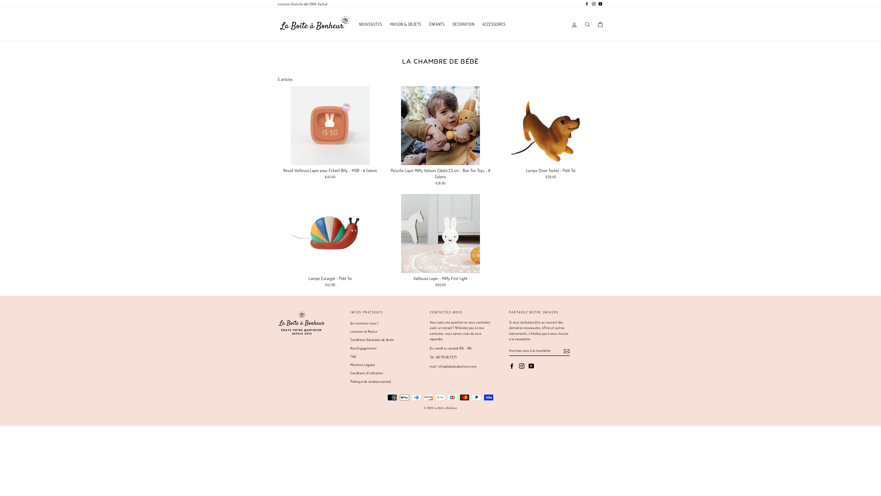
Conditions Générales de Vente (372, 339)
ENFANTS (437, 24)
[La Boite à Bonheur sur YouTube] (531, 366)
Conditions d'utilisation (366, 373)
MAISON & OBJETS (405, 24)
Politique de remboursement (370, 381)
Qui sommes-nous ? (364, 323)
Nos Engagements (363, 348)
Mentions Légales (362, 364)
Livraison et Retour (364, 331)
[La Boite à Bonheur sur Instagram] (521, 366)
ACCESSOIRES (494, 24)
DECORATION (463, 24)
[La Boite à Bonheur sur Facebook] (512, 366)
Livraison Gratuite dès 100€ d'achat (303, 4)
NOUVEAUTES (370, 24)
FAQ (353, 356)
